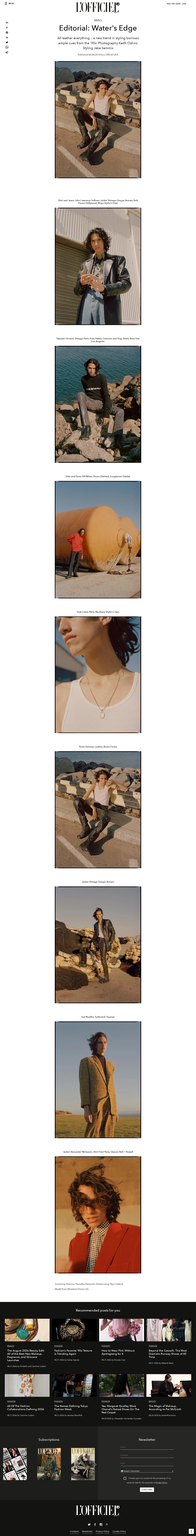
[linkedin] (7, 37)
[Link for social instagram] (101, 1525)
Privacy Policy (161, 1483)
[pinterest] (7, 32)
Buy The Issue (174, 4)
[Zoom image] (98, 266)
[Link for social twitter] (89, 1525)
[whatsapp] (7, 47)
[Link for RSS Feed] (106, 1524)
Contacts (74, 1531)
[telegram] (7, 52)
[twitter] (7, 42)
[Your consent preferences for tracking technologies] (191, 1531)
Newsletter (87, 1531)
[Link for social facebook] (95, 1525)
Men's (98, 20)
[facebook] (7, 27)
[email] (7, 23)
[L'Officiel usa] (98, 8)
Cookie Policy (119, 1531)
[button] (95, 1465)
